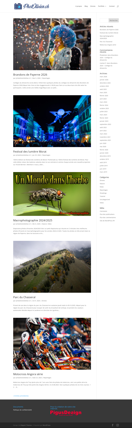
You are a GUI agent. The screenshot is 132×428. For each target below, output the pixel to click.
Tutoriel (102, 196)
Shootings (103, 193)
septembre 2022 (105, 124)
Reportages (46, 78)
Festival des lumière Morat (29, 151)
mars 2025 (103, 92)
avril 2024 (103, 99)
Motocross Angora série (28, 374)
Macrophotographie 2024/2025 (32, 220)
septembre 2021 (105, 140)
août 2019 (103, 162)
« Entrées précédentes (21, 396)
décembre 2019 (105, 156)
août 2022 (103, 127)
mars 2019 (103, 172)
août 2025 (103, 89)
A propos (78, 6)
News (102, 187)
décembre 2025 (105, 83)
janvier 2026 (104, 80)
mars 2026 (103, 77)
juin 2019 (103, 169)
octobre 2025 (104, 86)
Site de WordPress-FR (107, 221)
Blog (86, 6)
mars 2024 (103, 102)
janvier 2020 (104, 153)
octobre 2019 (104, 159)
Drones (92, 6)
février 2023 (104, 118)
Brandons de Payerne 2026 (30, 74)
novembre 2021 (105, 137)
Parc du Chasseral (24, 297)
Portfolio (101, 6)
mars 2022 (103, 134)
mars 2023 (103, 115)
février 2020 (104, 150)
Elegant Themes (26, 425)
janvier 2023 (104, 121)
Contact (112, 6)
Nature (44, 224)
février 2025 (104, 96)
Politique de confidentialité (22, 410)
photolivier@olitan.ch (23, 78)
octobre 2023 (104, 108)
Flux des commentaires (108, 217)
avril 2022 (103, 131)
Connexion (103, 211)
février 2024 (104, 105)
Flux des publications (107, 214)
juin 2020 (103, 143)
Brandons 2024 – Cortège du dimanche (109, 57)
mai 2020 (103, 146)
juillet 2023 (103, 111)
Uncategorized (105, 199)
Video (49, 224)
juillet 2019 (103, 166)
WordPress (46, 425)
